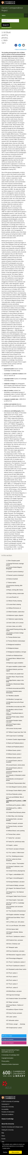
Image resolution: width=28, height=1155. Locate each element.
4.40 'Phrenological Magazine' (14, 958)
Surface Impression (13, 1064)
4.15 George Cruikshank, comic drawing (14, 867)
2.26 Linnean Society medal (13, 728)
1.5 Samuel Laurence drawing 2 (15, 575)
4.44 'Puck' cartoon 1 (12, 973)
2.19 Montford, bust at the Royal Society (14, 703)
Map (3, 1132)
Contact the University (8, 1106)
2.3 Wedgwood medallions (13, 644)
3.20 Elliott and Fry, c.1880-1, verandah (14, 808)
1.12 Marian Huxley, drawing (14, 600)
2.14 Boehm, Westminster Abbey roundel (15, 684)
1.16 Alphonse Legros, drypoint (14, 615)
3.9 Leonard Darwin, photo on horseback (14, 768)
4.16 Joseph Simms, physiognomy (15, 870)
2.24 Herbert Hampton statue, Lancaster (14, 721)
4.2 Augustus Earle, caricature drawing (14, 819)
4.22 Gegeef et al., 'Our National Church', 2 (15, 892)
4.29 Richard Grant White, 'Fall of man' (15, 918)
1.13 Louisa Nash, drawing (13, 604)
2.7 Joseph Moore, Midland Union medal (15, 659)
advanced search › (7, 27)
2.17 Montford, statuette (12, 695)
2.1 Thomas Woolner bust (13, 637)
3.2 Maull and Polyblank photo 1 (15, 743)
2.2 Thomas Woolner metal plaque (15, 641)
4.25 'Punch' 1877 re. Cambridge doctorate (15, 903)
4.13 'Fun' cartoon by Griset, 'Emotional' (13, 860)
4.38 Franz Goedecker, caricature (15, 951)
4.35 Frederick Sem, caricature (14, 940)
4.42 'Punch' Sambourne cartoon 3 (15, 965)
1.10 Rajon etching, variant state (15, 593)
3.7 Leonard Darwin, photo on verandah (14, 761)
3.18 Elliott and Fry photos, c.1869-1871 (16, 801)
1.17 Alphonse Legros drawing (14, 619)
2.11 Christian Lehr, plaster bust (14, 673)
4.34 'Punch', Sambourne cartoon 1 (15, 936)
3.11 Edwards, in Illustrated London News (15, 776)
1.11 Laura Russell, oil (12, 597)
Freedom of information (8, 1112)
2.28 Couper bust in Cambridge (14, 735)
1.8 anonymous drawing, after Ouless (14, 586)
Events (3, 1138)
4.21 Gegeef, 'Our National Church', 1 (16, 889)
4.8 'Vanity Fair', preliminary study (15, 841)
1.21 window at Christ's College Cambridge (14, 633)
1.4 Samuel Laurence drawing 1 (15, 571)
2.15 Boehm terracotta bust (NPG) (15, 688)
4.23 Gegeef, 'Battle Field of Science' (16, 896)
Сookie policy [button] (6, 1148)
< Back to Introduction (20, 49)
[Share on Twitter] (19, 45)
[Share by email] (23, 45)
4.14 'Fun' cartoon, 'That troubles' (15, 863)
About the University (8, 1124)
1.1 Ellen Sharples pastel (13, 560)
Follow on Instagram (8, 1042)
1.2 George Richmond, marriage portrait (15, 564)
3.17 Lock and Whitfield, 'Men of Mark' (15, 797)
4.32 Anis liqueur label (12, 929)
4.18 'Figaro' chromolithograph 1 (15, 878)
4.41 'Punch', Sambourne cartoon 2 (15, 962)
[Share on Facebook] (16, 45)
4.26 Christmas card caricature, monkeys (14, 907)
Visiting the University (8, 1130)
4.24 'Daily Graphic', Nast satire (14, 900)
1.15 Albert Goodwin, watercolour (15, 611)
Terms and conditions (7, 1114)
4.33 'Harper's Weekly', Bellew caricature (14, 932)
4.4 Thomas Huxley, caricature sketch (14, 827)
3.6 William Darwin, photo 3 (13, 757)
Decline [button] (5, 1152)
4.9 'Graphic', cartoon (12, 845)
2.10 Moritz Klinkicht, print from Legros (14, 670)
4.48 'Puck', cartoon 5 (12, 987)
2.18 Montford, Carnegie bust (14, 699)
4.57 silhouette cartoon (12, 1020)
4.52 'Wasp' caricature (12, 1002)
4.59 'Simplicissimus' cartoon (14, 1027)
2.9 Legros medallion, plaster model (16, 666)
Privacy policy (5, 1061)
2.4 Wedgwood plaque (12, 648)
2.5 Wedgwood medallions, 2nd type (16, 652)
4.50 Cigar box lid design (13, 995)
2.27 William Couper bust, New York (16, 732)
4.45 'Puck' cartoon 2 (12, 976)
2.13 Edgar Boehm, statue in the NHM (15, 681)
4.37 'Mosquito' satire (12, 947)
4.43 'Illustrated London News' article (16, 969)
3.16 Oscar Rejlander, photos (14, 794)
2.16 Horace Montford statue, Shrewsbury (14, 692)
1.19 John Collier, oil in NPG (14, 626)
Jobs (3, 1141)
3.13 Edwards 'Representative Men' (16, 783)
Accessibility (5, 1109)
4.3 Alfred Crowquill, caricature (14, 823)
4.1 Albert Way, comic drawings (14, 816)
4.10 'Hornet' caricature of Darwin (15, 849)
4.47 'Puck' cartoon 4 (12, 984)
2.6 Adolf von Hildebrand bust (14, 655)
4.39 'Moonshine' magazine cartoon (16, 954)
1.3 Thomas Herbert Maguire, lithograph (14, 568)
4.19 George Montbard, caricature (15, 881)
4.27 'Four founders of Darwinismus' (16, 911)
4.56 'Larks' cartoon (11, 1016)
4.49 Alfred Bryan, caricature (14, 991)
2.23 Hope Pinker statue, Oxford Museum (15, 717)
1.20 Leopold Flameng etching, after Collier (16, 630)
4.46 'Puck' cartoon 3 (12, 980)
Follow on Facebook (8, 1039)
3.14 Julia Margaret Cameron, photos (16, 787)
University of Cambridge (9, 1055)
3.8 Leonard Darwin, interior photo (15, 765)
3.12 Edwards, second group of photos (14, 779)
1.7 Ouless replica (11, 582)
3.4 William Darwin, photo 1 (13, 750)
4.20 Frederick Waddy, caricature (15, 885)
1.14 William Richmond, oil (13, 608)
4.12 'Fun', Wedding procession (14, 856)
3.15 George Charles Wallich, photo (16, 790)
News (3, 1135)
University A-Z (5, 1104)
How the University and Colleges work (12, 1127)
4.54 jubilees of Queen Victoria (14, 1009)
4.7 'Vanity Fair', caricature (13, 838)
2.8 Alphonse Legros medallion (14, 662)
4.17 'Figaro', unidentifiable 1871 (15, 874)
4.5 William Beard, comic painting (15, 830)
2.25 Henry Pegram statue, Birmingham (13, 724)
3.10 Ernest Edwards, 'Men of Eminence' (14, 772)
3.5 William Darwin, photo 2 (13, 754)
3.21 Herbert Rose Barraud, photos (15, 812)
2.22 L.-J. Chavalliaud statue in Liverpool (14, 714)
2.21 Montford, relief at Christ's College (14, 710)
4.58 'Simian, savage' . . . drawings (15, 1024)
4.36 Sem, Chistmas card (13, 943)
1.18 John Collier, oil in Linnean (14, 622)
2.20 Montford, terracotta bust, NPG (15, 706)
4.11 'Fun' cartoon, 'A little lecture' (15, 852)
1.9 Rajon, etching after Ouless (14, 590)
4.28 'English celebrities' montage (15, 914)
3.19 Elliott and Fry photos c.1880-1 (16, 805)
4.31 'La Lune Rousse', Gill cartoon (15, 925)
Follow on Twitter (7, 1035)
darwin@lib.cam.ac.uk (8, 1052)
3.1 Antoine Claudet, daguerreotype (16, 739)
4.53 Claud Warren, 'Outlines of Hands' (14, 1005)
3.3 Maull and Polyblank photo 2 (15, 746)
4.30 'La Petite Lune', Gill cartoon (15, 922)
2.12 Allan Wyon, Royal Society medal (14, 677)
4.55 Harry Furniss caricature (14, 1013)
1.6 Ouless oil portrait (12, 579)
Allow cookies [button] (15, 1152)
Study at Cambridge (7, 1119)
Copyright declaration (7, 1058)
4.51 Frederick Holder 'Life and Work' (16, 998)
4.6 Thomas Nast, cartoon (13, 834)
